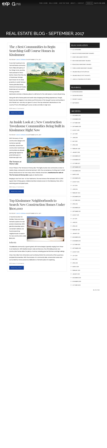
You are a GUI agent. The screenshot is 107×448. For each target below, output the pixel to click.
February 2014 (76, 193)
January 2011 (75, 233)
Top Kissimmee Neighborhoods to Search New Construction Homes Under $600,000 (37, 204)
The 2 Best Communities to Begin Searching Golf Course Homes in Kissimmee (32, 50)
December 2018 (76, 115)
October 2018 (76, 123)
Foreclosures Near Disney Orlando (82, 68)
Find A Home (43, 3)
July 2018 (74, 134)
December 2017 (76, 156)
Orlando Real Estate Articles (80, 72)
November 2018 (76, 119)
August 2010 (75, 252)
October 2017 (76, 163)
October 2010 (76, 244)
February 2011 (76, 230)
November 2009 (76, 281)
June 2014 (75, 189)
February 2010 (76, 270)
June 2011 (74, 222)
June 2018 (75, 137)
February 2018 (76, 148)
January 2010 (76, 274)
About (73, 3)
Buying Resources (77, 92)
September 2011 (76, 211)
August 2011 (75, 215)
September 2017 (76, 167)
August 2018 (75, 130)
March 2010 (75, 266)
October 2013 (76, 200)
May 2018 (74, 141)
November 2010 (76, 241)
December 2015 (76, 178)
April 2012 (75, 204)
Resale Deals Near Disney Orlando (81, 64)
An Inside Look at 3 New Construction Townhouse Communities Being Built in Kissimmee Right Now (36, 126)
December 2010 (76, 237)
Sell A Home (53, 3)
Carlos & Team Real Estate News (81, 79)
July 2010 (74, 255)
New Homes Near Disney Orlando (81, 61)
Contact (81, 3)
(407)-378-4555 (99, 3)
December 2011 (76, 207)
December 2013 (76, 196)
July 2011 (74, 218)
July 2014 (75, 185)
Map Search (75, 103)
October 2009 (76, 285)
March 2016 (75, 174)
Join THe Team (64, 3)
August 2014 (75, 182)
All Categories (76, 49)
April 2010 (75, 263)
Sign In (89, 3)
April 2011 (74, 226)
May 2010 (74, 259)
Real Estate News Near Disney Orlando (83, 53)
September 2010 (76, 248)
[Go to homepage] (13, 4)
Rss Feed (97, 290)
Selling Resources (77, 95)
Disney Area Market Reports (80, 57)
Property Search (77, 99)
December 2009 (76, 277)
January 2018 (76, 152)
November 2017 (76, 159)
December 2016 (76, 171)
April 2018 (75, 145)
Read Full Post (16, 112)
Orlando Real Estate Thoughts (81, 75)
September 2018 (76, 126)
